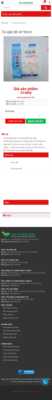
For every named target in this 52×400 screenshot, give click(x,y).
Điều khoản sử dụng (10, 308)
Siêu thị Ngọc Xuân (33, 391)
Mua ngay (35, 121)
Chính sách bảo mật (10, 360)
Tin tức (12, 162)
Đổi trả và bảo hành (10, 334)
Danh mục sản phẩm (12, 13)
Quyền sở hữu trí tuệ (10, 318)
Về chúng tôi (14, 168)
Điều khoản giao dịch (10, 311)
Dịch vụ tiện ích (8, 314)
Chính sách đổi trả (9, 353)
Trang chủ (4, 23)
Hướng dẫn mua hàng (10, 327)
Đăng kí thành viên (9, 337)
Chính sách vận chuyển (11, 350)
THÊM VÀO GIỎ (15, 121)
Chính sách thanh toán (11, 346)
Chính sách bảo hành (10, 357)
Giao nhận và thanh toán (11, 330)
